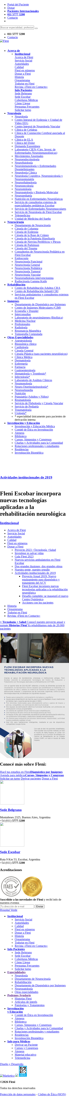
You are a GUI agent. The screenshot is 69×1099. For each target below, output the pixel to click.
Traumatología (23, 409)
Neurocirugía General (27, 264)
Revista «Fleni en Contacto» (31, 86)
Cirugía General (24, 350)
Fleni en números (25, 70)
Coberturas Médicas (26, 100)
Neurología (21, 116)
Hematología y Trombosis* (30, 373)
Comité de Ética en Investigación (34, 429)
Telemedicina (22, 215)
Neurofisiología (24, 162)
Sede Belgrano (23, 93)
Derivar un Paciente (26, 1044)
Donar (11, 7)
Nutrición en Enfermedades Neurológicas (39, 198)
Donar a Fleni (23, 73)
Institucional (9, 523)
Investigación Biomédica (29, 452)
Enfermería (21, 363)
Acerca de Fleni (24, 57)
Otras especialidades (26, 992)
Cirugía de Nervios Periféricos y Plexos (38, 241)
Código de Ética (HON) (52, 1094)
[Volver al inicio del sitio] (4, 40)
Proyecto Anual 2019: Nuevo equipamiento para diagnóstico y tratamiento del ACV (41, 579)
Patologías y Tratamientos (30, 1005)
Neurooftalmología (26, 182)
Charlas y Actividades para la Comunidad (39, 442)
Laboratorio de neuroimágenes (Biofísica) (39, 317)
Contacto (12, 17)
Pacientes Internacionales (23, 11)
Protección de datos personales (18, 1094)
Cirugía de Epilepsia (26, 231)
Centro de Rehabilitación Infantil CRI (36, 291)
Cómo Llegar (22, 103)
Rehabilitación (23, 982)
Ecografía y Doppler (26, 311)
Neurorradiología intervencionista (34, 278)
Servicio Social (23, 60)
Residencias (22, 449)
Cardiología (21, 347)
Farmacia (20, 367)
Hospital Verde (8, 910)
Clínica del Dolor (25, 142)
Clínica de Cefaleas (26, 129)
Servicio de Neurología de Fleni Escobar (38, 212)
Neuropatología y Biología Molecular (36, 192)
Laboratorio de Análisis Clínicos (33, 380)
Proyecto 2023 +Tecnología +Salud (35, 549)
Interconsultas (23, 314)
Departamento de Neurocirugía (33, 225)
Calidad (19, 67)
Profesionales (22, 324)
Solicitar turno (23, 109)
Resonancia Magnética (28, 330)
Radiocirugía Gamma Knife (31, 281)
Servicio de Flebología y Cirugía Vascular (39, 403)
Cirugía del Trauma (26, 248)
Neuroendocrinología (27, 159)
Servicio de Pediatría (27, 406)
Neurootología (23, 189)
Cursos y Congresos (26, 1048)
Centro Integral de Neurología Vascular (37, 126)
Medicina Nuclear (25, 320)
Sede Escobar (23, 96)
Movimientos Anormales (29, 156)
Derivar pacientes (31, 778)
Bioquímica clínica (25, 343)
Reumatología (23, 399)
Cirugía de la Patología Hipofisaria (35, 238)
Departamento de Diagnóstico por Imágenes (40, 304)
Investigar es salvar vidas (29, 553)
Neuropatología (24, 988)
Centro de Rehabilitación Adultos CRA (37, 287)
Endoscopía (21, 258)
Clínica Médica (23, 357)
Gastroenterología (25, 370)
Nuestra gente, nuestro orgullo (32, 569)
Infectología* (22, 376)
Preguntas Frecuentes (27, 106)
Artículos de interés (26, 1001)
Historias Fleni (23, 998)
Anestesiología (23, 340)
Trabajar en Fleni (24, 83)
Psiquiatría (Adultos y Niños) (32, 396)
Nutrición (20, 393)
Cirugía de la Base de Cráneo (32, 235)
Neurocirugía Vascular (28, 274)
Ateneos (19, 432)
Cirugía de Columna (26, 228)
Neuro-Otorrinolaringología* (31, 386)
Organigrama (22, 80)
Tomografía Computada (28, 334)
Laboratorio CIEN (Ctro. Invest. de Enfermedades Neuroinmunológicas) (36, 151)
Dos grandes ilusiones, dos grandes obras (38, 566)
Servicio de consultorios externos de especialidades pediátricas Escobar (35, 204)
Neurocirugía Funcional (28, 261)
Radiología (21, 327)
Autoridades (22, 63)
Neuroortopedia (24, 390)
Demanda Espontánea (27, 146)
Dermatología (23, 360)
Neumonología (23, 383)
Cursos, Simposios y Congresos (33, 439)
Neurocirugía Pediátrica (28, 268)
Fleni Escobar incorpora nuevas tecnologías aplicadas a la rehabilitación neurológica (45, 589)
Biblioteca (20, 436)
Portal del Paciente (18, 4)
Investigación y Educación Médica (35, 426)
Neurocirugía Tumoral (27, 271)
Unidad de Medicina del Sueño (33, 218)
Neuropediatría (23, 195)
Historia (19, 77)
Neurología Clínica (26, 172)
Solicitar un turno (10, 778)
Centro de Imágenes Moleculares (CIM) (38, 307)
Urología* (20, 413)
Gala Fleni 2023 (24, 556)
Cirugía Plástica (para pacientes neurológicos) (41, 353)
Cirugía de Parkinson (27, 245)
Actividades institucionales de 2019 (26, 477)
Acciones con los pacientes (37, 602)
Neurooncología (24, 185)
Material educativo (25, 1054)
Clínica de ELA (24, 139)
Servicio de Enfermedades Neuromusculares (40, 208)
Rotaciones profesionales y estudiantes (37, 446)
